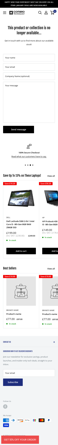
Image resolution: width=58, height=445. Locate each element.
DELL (8, 217)
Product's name (13, 314)
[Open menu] (4, 12)
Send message (18, 129)
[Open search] (40, 12)
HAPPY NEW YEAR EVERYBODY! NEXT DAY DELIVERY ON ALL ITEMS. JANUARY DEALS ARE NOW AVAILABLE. (29, 3)
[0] (52, 13)
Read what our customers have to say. (29, 156)
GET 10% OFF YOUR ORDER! (20, 439)
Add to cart (21, 251)
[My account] (46, 12)
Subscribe (13, 382)
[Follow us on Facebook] (5, 406)
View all (51, 176)
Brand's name (12, 310)
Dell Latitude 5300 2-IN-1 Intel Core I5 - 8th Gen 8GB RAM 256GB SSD (20, 224)
